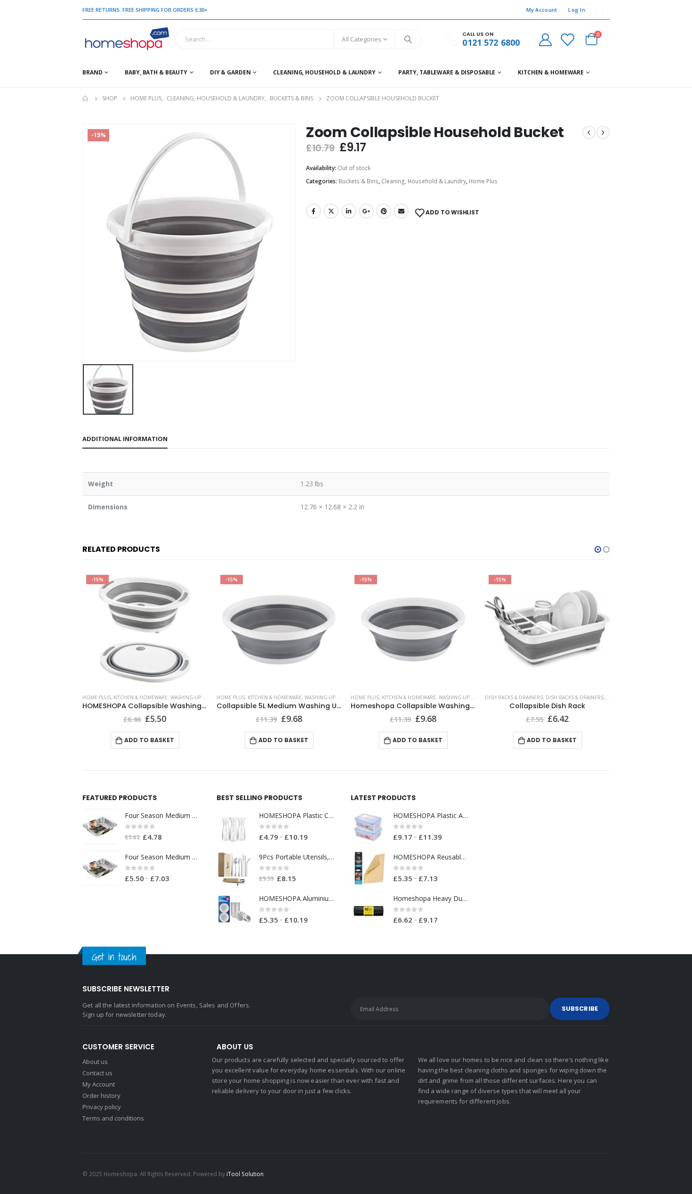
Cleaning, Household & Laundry (324, 72)
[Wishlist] (567, 39)
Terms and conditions (113, 1118)
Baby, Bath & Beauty (156, 72)
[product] (279, 629)
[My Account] (545, 39)
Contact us (97, 1073)
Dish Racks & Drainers (514, 697)
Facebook (313, 211)
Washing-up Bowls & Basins (205, 697)
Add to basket (149, 740)
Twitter (330, 211)
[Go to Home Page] (85, 98)
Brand (92, 72)
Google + (366, 211)
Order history (101, 1095)
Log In (576, 9)
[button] (598, 549)
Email (401, 211)
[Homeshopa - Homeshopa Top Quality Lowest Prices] (126, 39)
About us (95, 1061)
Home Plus (483, 181)
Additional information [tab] (125, 438)
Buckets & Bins (358, 181)
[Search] (408, 39)
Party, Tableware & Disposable (447, 72)
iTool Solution (245, 1174)
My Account (541, 9)
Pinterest (383, 211)
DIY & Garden (230, 72)
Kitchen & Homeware (551, 72)
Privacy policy (101, 1107)
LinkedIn (348, 211)
